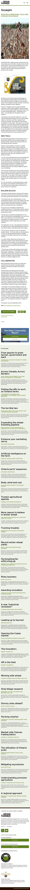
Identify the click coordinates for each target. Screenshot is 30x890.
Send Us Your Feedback (8, 311)
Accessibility (9, 826)
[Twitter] (24, 312)
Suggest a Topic (15, 846)
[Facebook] (22, 312)
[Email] (19, 312)
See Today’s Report (15, 336)
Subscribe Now (15, 339)
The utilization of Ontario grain (12, 305)
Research (11, 315)
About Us (3, 826)
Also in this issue (5, 315)
